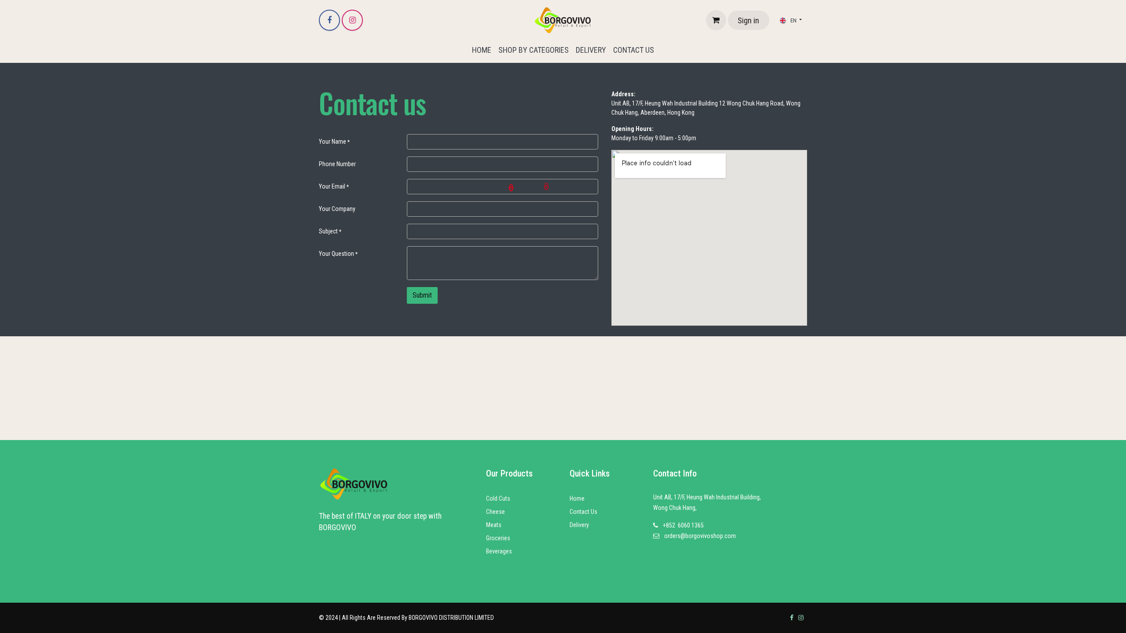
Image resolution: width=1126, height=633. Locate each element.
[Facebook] (329, 20)
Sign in (748, 20)
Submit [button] (422, 295)
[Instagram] (352, 20)
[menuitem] (481, 49)
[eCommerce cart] (716, 20)
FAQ (574, 564)
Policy (577, 551)
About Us (581, 538)
